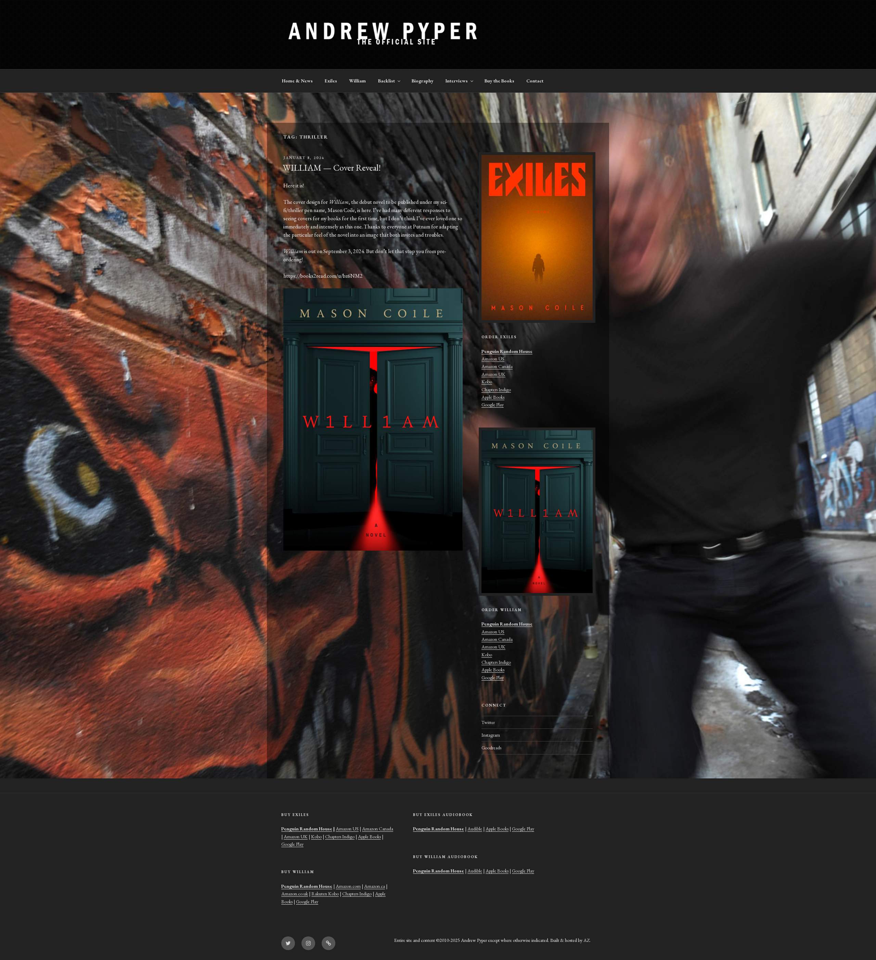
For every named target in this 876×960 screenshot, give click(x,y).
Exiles (331, 81)
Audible (474, 829)
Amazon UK (493, 374)
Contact (534, 81)
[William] (537, 511)
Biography (423, 81)
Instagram (490, 735)
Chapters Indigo (496, 389)
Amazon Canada (497, 366)
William (357, 81)
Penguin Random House (506, 351)
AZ (586, 940)
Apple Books (492, 397)
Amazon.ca (374, 886)
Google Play (492, 405)
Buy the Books (499, 81)
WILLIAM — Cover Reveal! (332, 167)
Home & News (297, 81)
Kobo (486, 382)
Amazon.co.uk (294, 894)
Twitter (488, 722)
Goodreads (491, 748)
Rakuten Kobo (325, 894)
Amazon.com (348, 886)
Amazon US (492, 359)
